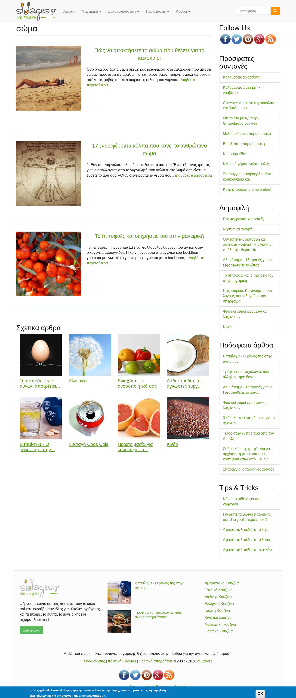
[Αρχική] (38, 11)
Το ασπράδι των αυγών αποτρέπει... (40, 383)
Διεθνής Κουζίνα (218, 597)
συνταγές (204, 661)
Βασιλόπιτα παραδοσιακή (244, 144)
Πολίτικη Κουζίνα (219, 631)
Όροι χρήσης (94, 661)
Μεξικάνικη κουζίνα (220, 624)
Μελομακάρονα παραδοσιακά (247, 134)
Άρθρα (182, 11)
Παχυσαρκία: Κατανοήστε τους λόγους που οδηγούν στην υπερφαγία (248, 296)
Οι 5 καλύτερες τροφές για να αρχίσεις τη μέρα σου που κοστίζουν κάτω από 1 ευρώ (246, 454)
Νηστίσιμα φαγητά (238, 229)
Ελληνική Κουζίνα (219, 604)
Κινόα (172, 444)
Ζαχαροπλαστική (122, 11)
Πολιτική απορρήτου (155, 661)
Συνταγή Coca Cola (88, 444)
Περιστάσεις (156, 11)
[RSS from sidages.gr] (270, 39)
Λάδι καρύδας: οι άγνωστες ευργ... (184, 383)
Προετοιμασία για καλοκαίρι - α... (135, 447)
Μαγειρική (90, 11)
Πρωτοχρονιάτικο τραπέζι (244, 219)
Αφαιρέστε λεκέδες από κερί (245, 530)
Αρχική (69, 11)
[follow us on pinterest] (248, 39)
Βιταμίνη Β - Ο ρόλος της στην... (37, 447)
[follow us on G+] (259, 39)
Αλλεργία (78, 380)
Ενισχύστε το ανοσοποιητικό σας (137, 383)
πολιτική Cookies (122, 661)
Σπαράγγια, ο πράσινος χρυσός (248, 469)
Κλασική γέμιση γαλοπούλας (246, 164)
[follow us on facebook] (225, 39)
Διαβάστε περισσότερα (193, 175)
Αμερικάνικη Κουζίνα (222, 583)
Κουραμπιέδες (235, 154)
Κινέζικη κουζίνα (218, 617)
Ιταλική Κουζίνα (217, 611)
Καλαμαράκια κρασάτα (241, 77)
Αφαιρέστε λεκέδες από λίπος (247, 540)
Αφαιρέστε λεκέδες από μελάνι (247, 550)
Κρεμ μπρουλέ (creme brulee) (247, 189)
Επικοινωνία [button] (31, 630)
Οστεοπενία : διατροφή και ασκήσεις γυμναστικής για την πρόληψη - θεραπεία (247, 244)
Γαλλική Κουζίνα (218, 590)
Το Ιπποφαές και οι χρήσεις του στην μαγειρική (149, 236)
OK (260, 694)
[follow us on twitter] (236, 39)
